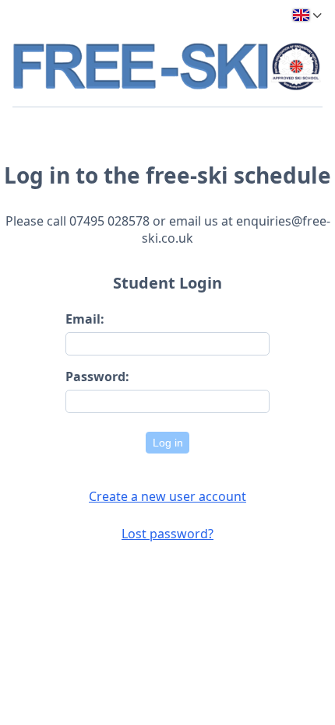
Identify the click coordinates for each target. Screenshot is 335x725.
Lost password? (167, 533)
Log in (168, 442)
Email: (84, 318)
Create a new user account (167, 496)
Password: (97, 376)
